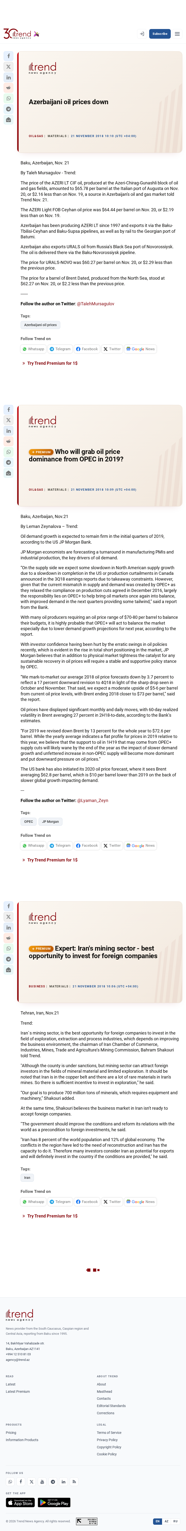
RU (175, 1521)
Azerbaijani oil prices (40, 325)
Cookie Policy (107, 1454)
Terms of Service (109, 1433)
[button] (8, 56)
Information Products (22, 1440)
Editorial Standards (111, 1406)
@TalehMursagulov (95, 303)
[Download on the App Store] (20, 1502)
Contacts (104, 1398)
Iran (27, 1178)
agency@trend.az (18, 1360)
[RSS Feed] (74, 1481)
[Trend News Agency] (19, 1315)
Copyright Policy (109, 1447)
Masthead (104, 1391)
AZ (167, 1521)
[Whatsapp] (10, 1481)
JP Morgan (50, 822)
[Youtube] (42, 1481)
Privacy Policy (107, 1440)
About (101, 1384)
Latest (11, 1384)
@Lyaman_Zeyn (92, 800)
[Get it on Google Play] (54, 1502)
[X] (31, 1481)
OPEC (28, 822)
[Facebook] (20, 1481)
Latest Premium (18, 1391)
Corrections (105, 1413)
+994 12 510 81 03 (18, 1354)
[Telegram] (52, 1481)
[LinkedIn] (63, 1481)
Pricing (11, 1433)
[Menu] (177, 34)
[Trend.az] (21, 34)
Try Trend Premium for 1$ (52, 363)
